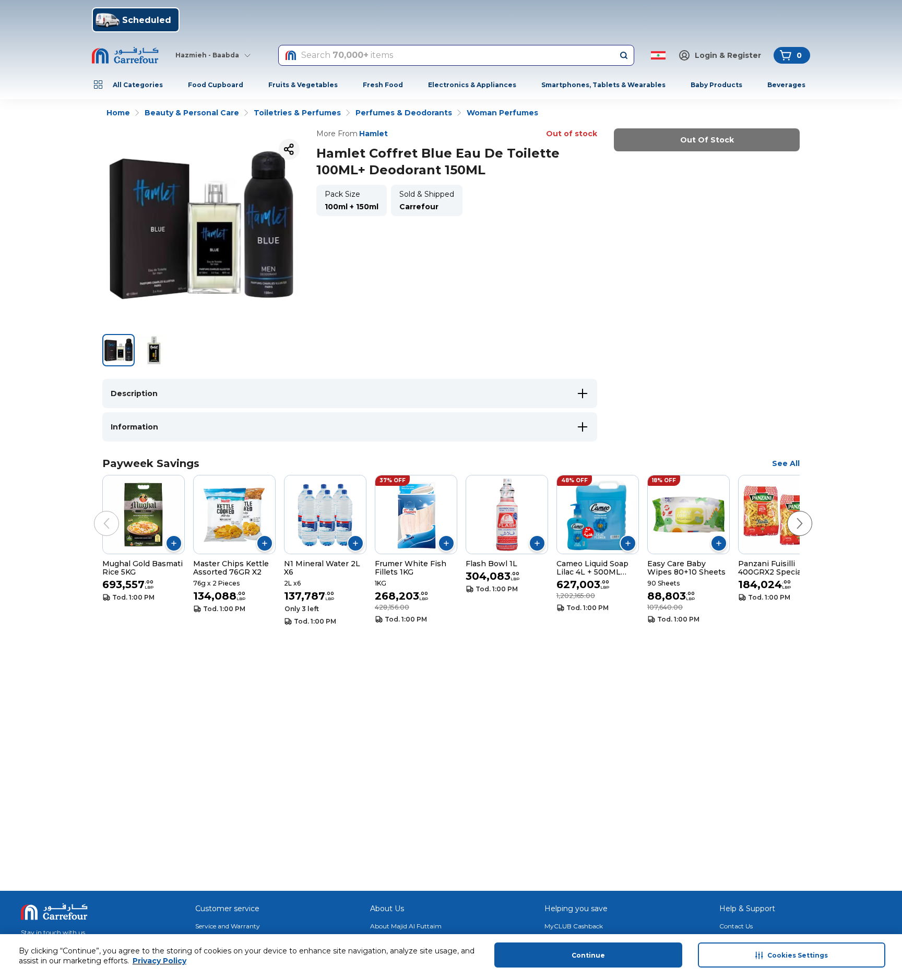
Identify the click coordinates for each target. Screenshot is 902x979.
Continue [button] (588, 955)
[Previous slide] (96, 513)
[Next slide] (789, 513)
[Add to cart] (173, 543)
